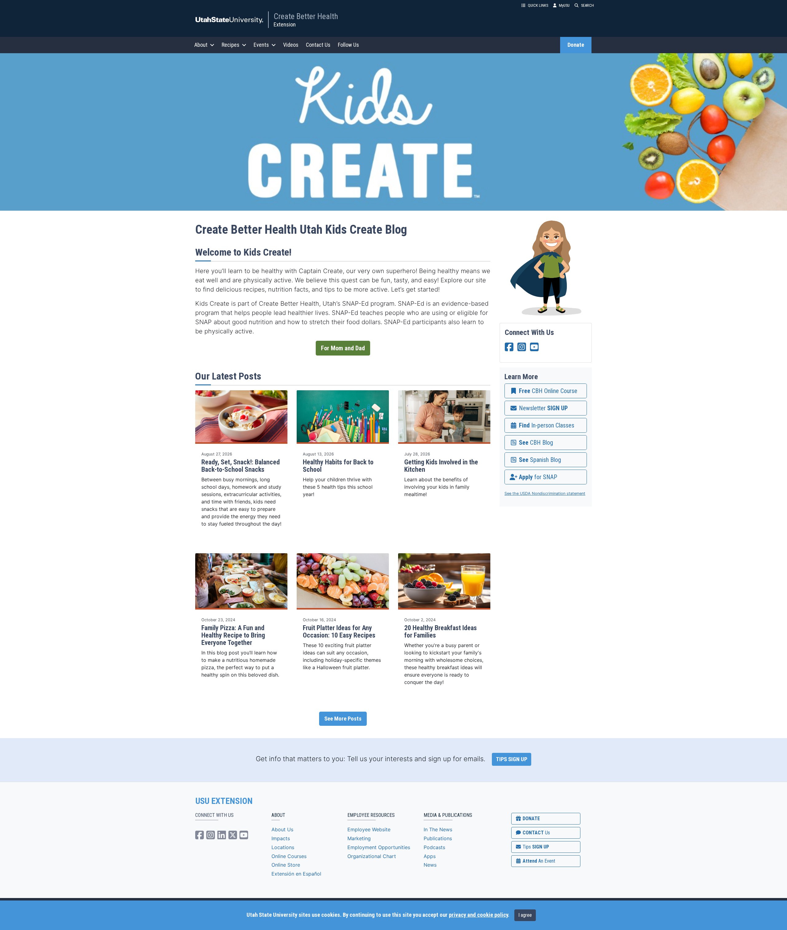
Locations (282, 847)
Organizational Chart (371, 856)
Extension (285, 24)
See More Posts (343, 718)
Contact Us (318, 45)
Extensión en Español (296, 874)
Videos (291, 45)
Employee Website (368, 829)
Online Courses (288, 856)
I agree (525, 915)
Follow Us (348, 45)
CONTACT (535, 833)
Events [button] (261, 45)
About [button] (201, 45)
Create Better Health (306, 16)
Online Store (285, 865)
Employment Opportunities (378, 847)
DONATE (530, 818)
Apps (430, 856)
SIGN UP (535, 847)
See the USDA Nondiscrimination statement (544, 493)
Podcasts (434, 847)
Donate (576, 45)
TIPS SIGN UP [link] (511, 759)
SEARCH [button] (587, 5)
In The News (438, 829)
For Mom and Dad (343, 348)
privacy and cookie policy (478, 915)
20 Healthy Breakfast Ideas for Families (440, 631)
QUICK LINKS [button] (538, 5)
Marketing (359, 838)
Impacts (280, 838)
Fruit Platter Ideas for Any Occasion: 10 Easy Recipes (339, 631)
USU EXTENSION (224, 801)
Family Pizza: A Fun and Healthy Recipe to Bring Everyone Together (233, 635)
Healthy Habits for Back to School (338, 465)
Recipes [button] (230, 45)
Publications (438, 838)
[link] (545, 391)
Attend (538, 861)
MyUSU (564, 5)
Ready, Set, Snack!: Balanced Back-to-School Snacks (240, 465)
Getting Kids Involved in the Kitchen (441, 465)
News (430, 865)
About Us (282, 829)
